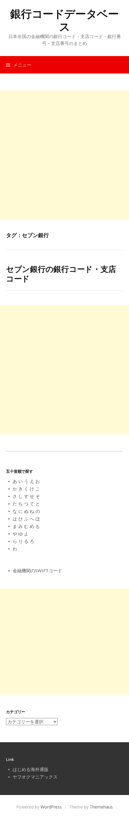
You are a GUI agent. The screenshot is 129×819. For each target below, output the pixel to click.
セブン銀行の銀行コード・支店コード (61, 274)
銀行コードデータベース (64, 20)
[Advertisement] (64, 155)
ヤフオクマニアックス (35, 777)
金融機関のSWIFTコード (37, 570)
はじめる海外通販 (31, 769)
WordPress (51, 807)
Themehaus (101, 807)
